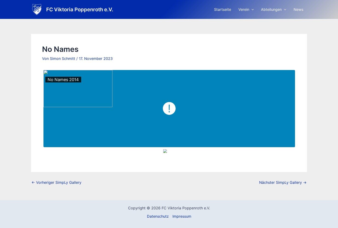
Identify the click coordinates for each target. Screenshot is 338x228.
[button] (251, 9)
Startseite (222, 9)
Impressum (181, 216)
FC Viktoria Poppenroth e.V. (79, 9)
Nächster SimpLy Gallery (282, 182)
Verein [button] (243, 9)
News (298, 9)
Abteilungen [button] (271, 9)
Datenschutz (158, 216)
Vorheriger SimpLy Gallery (56, 182)
